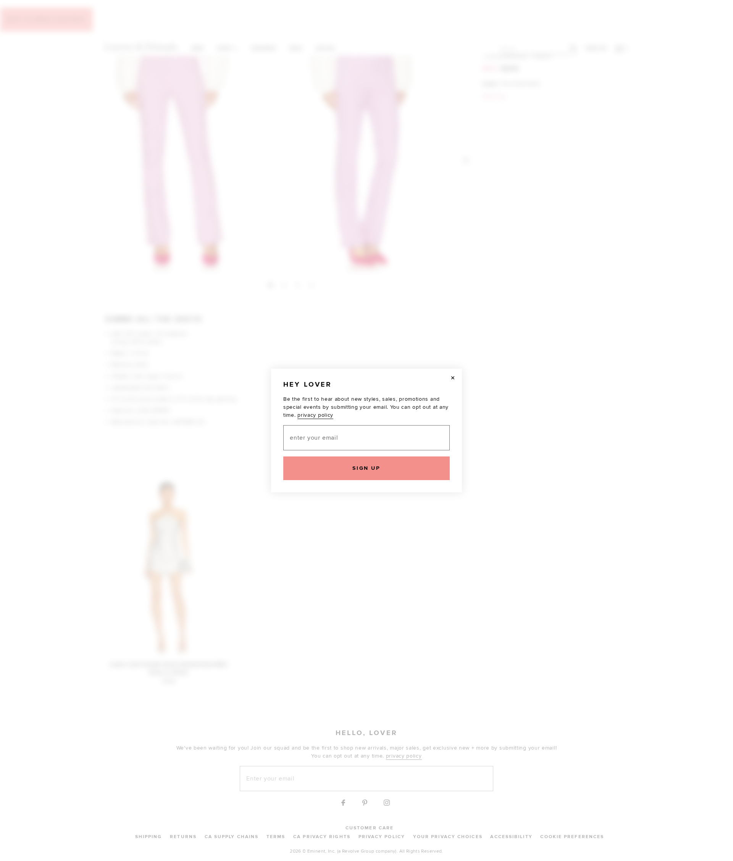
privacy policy (315, 415)
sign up (366, 468)
